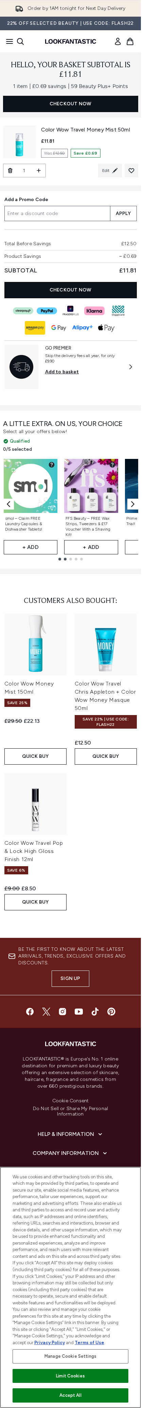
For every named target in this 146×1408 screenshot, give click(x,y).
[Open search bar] (20, 41)
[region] (70, 1287)
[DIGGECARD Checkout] (118, 311)
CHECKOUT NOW (70, 104)
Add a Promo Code (26, 199)
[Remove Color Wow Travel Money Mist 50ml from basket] (10, 170)
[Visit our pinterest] (111, 1011)
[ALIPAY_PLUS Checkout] (82, 328)
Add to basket (62, 372)
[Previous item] (8, 504)
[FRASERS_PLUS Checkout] (70, 311)
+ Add (30, 547)
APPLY (123, 213)
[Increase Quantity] (39, 170)
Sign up (70, 978)
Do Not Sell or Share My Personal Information (70, 1111)
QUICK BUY (35, 756)
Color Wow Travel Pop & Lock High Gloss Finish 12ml (33, 851)
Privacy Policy (49, 1342)
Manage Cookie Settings (70, 1356)
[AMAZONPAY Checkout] (34, 328)
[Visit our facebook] (30, 1011)
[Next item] (132, 504)
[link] (117, 41)
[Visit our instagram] (62, 1011)
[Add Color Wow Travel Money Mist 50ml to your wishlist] (131, 170)
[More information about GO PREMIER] (131, 367)
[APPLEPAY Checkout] (106, 328)
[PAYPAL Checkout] (46, 311)
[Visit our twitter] (46, 1011)
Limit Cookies (70, 1375)
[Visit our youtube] (79, 1011)
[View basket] (130, 41)
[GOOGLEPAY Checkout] (58, 328)
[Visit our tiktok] (95, 1011)
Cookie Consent (70, 1101)
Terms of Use (89, 1342)
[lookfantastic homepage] (70, 41)
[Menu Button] (7, 41)
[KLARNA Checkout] (94, 311)
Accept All (70, 1395)
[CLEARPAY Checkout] (23, 311)
